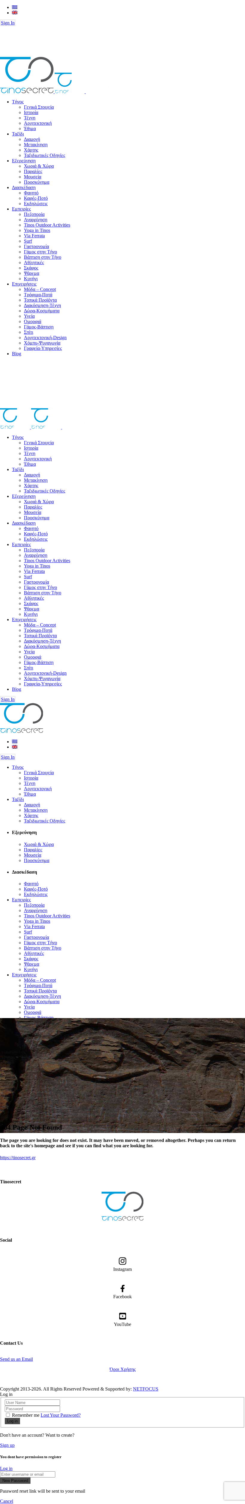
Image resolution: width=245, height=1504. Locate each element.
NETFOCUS (145, 1388)
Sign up (7, 1445)
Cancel (6, 1501)
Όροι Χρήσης (123, 1369)
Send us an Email (16, 1359)
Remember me (25, 1415)
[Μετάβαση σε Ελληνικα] (14, 7)
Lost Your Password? (61, 1415)
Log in (6, 1468)
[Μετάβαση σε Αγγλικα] (14, 12)
